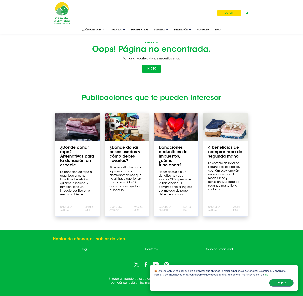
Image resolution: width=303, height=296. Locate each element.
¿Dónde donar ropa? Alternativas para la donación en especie (77, 156)
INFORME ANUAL (139, 30)
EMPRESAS (159, 30)
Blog (84, 249)
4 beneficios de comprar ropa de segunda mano (225, 152)
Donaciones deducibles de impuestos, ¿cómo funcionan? (173, 156)
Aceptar (281, 283)
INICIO (151, 68)
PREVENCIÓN (181, 30)
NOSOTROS (116, 30)
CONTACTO (203, 30)
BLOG (218, 30)
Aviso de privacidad (219, 249)
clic (266, 275)
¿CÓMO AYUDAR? (91, 30)
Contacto (151, 249)
